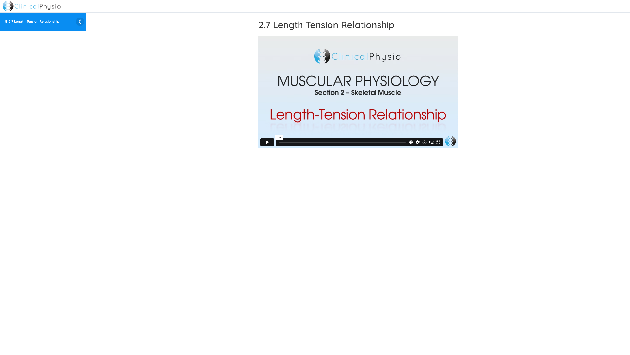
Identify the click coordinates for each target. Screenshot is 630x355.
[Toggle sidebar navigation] (76, 21)
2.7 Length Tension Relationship (34, 21)
